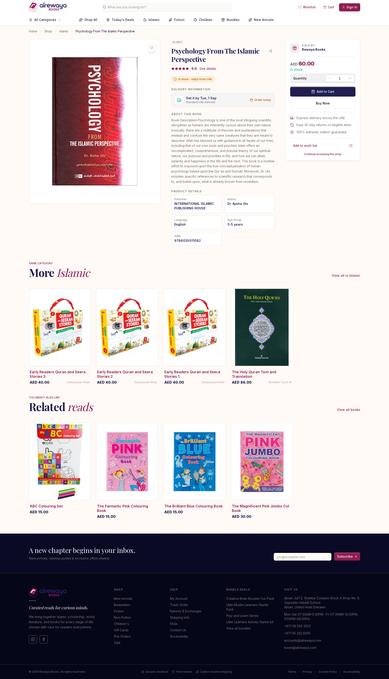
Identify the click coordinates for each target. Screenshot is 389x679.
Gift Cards (121, 630)
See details (207, 68)
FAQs (174, 624)
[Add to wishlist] (152, 48)
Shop (48, 31)
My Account (179, 598)
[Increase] (350, 78)
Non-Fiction (122, 617)
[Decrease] (330, 78)
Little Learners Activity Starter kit (250, 622)
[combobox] (169, 7)
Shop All (90, 20)
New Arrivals (264, 20)
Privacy (307, 671)
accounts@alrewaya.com (302, 640)
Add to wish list (305, 145)
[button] (307, 7)
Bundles (233, 20)
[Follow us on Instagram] (33, 639)
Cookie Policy (328, 671)
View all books (348, 410)
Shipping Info (180, 617)
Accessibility (179, 636)
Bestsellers (122, 605)
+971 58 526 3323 (297, 626)
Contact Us (178, 630)
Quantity (300, 78)
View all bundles (238, 628)
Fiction (179, 20)
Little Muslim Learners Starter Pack (247, 607)
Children (205, 20)
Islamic (154, 20)
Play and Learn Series (242, 616)
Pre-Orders (122, 636)
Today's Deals (123, 20)
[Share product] (271, 51)
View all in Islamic (346, 275)
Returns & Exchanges (185, 611)
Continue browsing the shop (323, 154)
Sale (117, 643)
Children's (121, 624)
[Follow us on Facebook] (44, 639)
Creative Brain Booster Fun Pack (250, 598)
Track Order (179, 605)
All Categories (45, 20)
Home (33, 31)
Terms (292, 671)
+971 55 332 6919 (297, 633)
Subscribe (345, 556)
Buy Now (323, 103)
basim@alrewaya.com (300, 648)
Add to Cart (325, 91)
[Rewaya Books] (67, 593)
